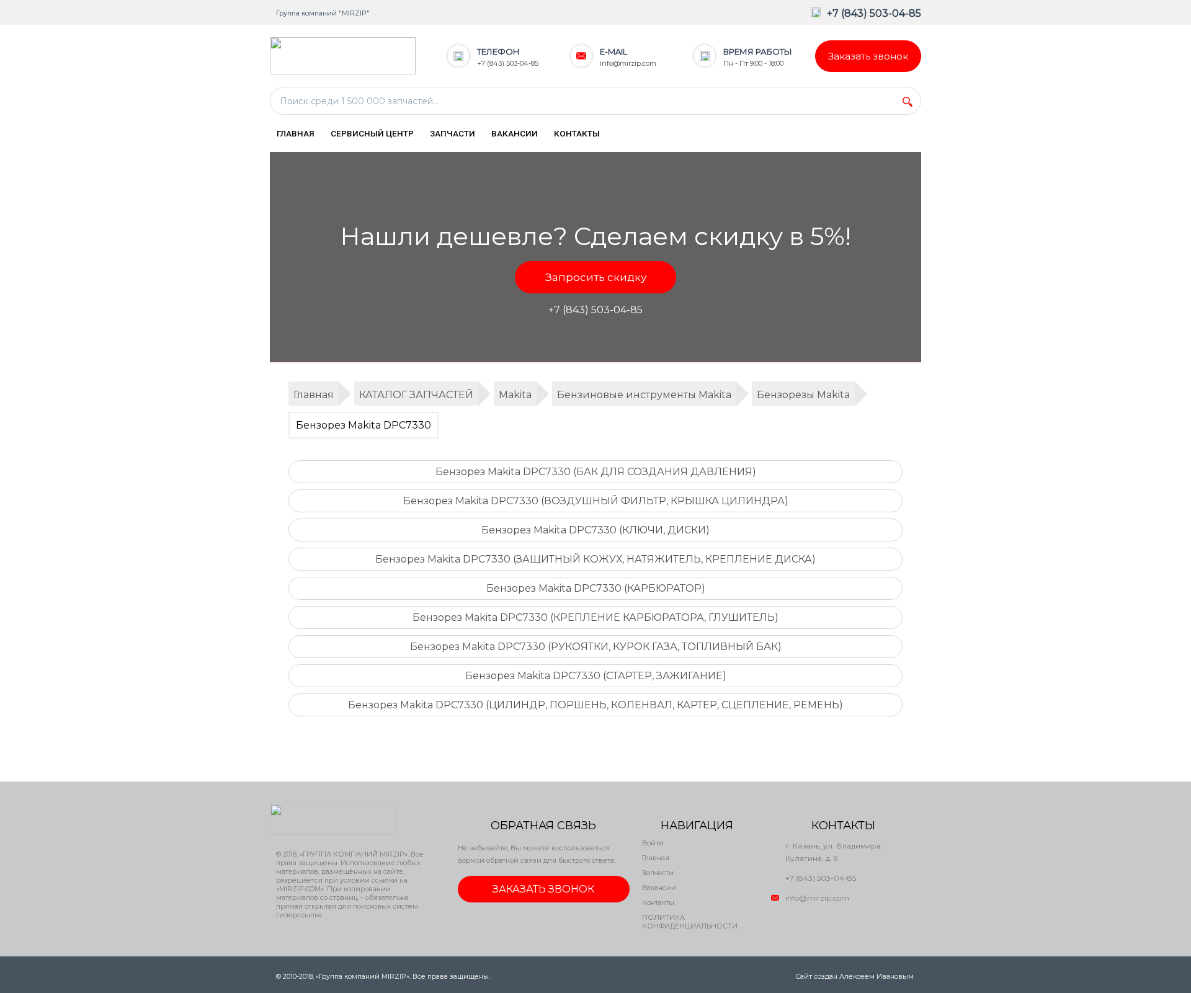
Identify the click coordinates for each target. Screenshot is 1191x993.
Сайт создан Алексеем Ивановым (854, 976)
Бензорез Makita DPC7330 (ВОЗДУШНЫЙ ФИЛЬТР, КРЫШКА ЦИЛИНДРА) (595, 501)
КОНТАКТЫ (577, 133)
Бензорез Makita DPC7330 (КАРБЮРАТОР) (595, 588)
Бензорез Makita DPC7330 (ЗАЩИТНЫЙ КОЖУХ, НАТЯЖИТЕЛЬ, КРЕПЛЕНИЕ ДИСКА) (595, 559)
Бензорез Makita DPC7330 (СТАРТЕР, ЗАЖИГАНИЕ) (595, 676)
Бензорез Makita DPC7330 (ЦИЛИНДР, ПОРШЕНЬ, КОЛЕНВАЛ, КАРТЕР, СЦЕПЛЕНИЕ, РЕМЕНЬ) (595, 705)
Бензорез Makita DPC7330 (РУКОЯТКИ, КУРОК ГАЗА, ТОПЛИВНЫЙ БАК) (596, 646)
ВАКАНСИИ (514, 133)
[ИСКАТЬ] (907, 102)
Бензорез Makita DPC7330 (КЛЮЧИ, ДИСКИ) (595, 530)
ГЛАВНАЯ (295, 133)
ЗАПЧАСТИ (452, 133)
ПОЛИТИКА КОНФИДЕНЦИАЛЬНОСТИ (690, 921)
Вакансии (659, 887)
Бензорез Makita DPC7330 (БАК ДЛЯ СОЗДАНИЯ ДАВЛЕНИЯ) (595, 472)
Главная (655, 857)
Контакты (658, 902)
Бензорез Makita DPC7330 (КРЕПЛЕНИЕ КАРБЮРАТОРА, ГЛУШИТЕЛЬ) (595, 617)
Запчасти (658, 872)
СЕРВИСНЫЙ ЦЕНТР (372, 133)
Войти (653, 843)
